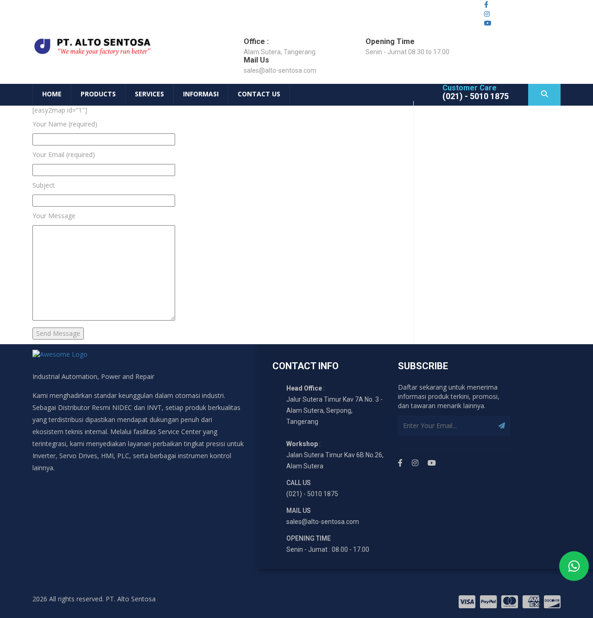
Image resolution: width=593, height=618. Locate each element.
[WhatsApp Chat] (574, 566)
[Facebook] (400, 463)
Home (52, 93)
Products (98, 93)
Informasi (201, 93)
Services (149, 93)
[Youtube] (432, 463)
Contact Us (259, 93)
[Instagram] (415, 463)
